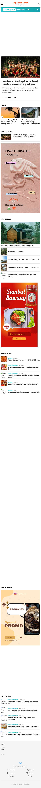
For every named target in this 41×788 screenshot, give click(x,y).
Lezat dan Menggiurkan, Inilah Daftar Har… (23, 384)
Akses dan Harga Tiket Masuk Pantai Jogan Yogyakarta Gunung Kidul (30, 122)
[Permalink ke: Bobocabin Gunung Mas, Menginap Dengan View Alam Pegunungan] (20, 233)
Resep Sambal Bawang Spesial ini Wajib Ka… (24, 360)
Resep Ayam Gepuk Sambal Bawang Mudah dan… (23, 376)
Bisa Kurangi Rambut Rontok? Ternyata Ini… (24, 392)
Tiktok (12, 776)
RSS (31, 776)
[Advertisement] (20, 34)
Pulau (2, 749)
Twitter (31, 770)
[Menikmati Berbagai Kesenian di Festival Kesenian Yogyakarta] (20, 67)
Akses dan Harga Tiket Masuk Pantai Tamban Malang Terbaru (9, 122)
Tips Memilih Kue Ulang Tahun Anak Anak (23, 711)
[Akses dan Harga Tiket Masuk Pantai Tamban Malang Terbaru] (10, 112)
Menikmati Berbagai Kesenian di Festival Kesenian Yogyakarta (20, 83)
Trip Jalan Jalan (20, 2)
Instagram (12, 773)
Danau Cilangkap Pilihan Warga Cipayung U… (24, 259)
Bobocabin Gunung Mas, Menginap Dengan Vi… (18, 246)
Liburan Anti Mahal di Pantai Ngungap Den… (24, 267)
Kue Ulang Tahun (13, 699)
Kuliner (10, 365)
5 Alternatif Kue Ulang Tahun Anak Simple (23, 727)
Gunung (3, 744)
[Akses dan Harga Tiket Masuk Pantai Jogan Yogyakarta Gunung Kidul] (30, 112)
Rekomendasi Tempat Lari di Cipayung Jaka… (22, 275)
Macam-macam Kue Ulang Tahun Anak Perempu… (21, 718)
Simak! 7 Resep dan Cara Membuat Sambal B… (23, 368)
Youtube (31, 773)
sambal (10, 358)
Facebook (12, 770)
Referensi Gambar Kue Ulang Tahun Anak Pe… (23, 702)
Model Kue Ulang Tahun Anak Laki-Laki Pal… (24, 735)
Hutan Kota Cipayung (16, 251)
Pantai (2, 747)
